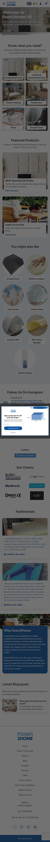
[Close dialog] (39, 408)
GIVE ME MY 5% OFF (13, 428)
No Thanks (13, 432)
